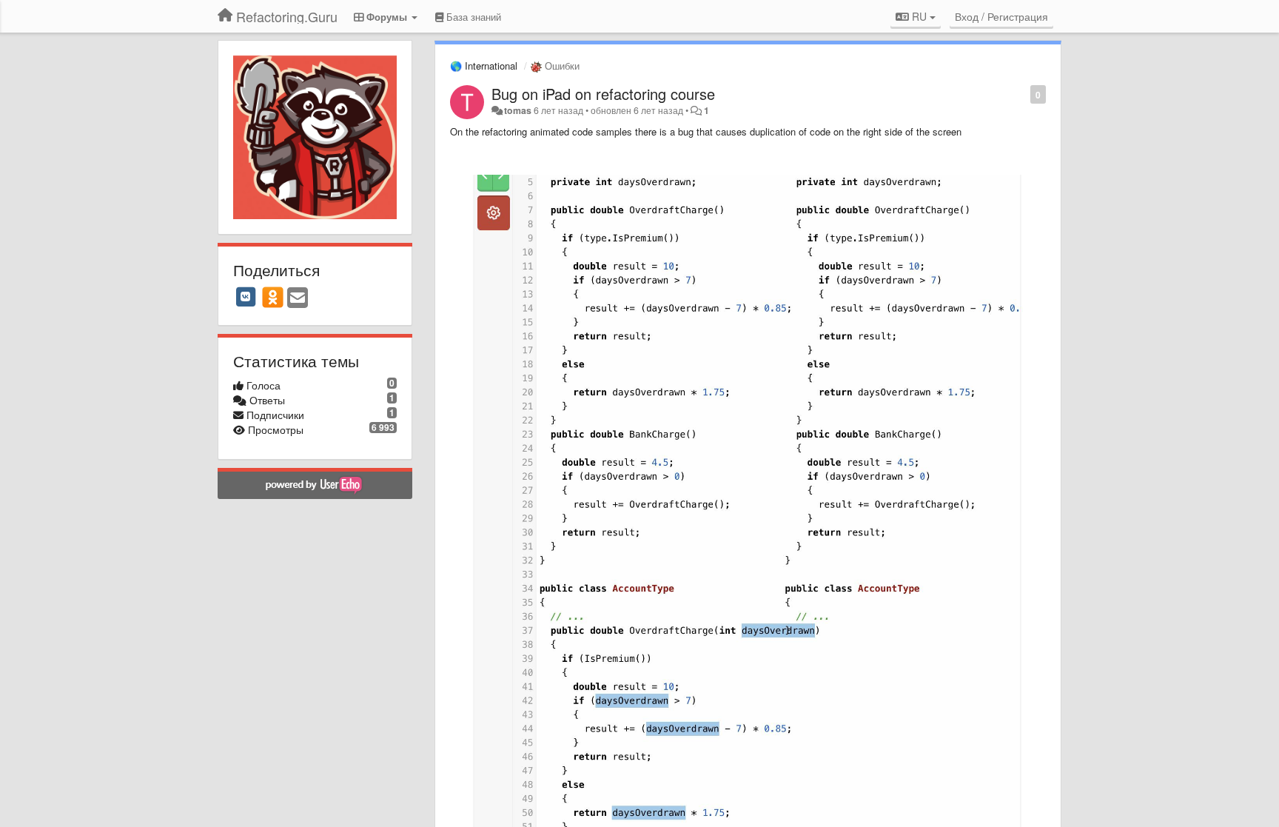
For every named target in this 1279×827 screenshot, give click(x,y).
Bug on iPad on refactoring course (603, 93)
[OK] (272, 297)
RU (919, 16)
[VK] (246, 297)
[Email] (297, 298)
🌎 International (483, 65)
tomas (517, 110)
